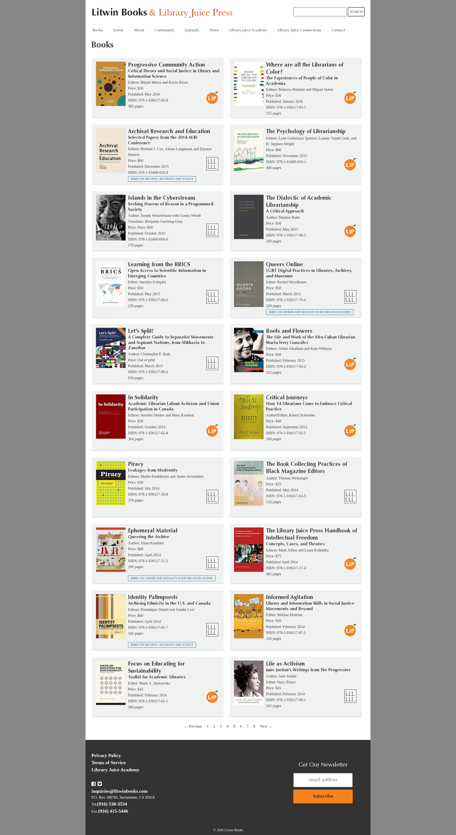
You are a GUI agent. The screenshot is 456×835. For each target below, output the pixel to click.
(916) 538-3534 (112, 803)
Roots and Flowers (289, 331)
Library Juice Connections (299, 30)
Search (356, 12)
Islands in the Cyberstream (161, 198)
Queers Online (284, 265)
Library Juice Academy (248, 30)
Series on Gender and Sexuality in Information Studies (310, 312)
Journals (192, 30)
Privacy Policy (106, 755)
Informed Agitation (289, 597)
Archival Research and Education (169, 132)
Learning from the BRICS (159, 265)
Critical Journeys (287, 398)
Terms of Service (108, 762)
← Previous (193, 726)
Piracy (135, 464)
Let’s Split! (141, 331)
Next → (266, 726)
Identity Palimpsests (153, 597)
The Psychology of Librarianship (306, 132)
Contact (338, 30)
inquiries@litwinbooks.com (119, 791)
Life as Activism (285, 664)
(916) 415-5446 (113, 811)
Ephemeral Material (152, 531)
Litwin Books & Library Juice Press (163, 13)
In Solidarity (143, 398)
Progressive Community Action (166, 65)
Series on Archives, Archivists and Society (162, 179)
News (214, 30)
